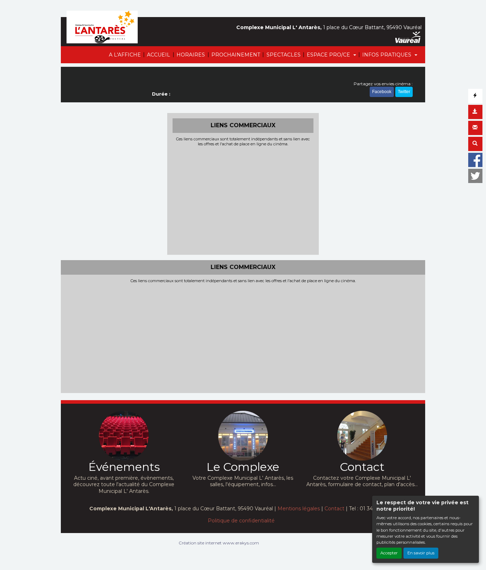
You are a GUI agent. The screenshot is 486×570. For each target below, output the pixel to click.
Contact (334, 508)
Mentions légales (299, 508)
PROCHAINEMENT (235, 55)
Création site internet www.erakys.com (219, 542)
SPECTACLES (283, 55)
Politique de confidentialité (241, 520)
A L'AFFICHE (125, 55)
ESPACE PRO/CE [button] (329, 55)
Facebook (381, 91)
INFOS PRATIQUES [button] (387, 55)
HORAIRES (190, 55)
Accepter (389, 552)
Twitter (404, 91)
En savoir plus (420, 552)
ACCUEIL (158, 55)
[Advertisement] (243, 199)
